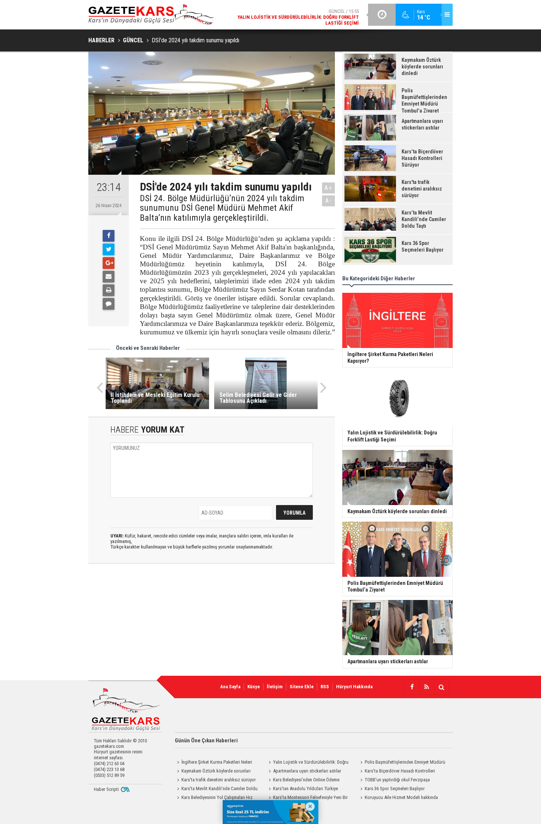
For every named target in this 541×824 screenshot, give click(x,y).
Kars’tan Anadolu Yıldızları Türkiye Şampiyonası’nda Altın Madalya (302, 789)
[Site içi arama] (441, 687)
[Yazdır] (108, 290)
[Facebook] (108, 236)
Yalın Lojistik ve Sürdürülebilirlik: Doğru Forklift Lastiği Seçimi (307, 763)
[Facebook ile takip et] (411, 687)
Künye (253, 686)
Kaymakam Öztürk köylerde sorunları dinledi (213, 771)
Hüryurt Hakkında (354, 686)
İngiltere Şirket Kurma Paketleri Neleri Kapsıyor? (213, 763)
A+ (328, 187)
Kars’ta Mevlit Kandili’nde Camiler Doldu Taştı (216, 789)
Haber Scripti (106, 789)
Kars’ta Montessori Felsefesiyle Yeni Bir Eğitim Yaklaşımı (307, 798)
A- (328, 200)
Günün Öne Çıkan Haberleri (206, 740)
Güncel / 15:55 (298, 17)
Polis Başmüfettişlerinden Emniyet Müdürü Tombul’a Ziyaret (401, 763)
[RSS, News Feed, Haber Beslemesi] (426, 687)
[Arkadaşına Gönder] (108, 277)
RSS (325, 686)
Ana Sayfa (230, 686)
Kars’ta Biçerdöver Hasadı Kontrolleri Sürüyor (396, 771)
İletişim (275, 686)
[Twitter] (108, 249)
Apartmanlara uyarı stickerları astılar (307, 771)
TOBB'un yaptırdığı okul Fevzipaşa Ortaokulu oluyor (394, 780)
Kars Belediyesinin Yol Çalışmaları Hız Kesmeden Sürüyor (213, 798)
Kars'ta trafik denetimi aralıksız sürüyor (218, 779)
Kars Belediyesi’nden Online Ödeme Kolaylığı (302, 780)
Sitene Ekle (302, 686)
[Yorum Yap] (108, 304)
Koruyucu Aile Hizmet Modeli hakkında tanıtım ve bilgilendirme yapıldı (398, 798)
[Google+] (108, 263)
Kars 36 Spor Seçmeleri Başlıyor (395, 788)
